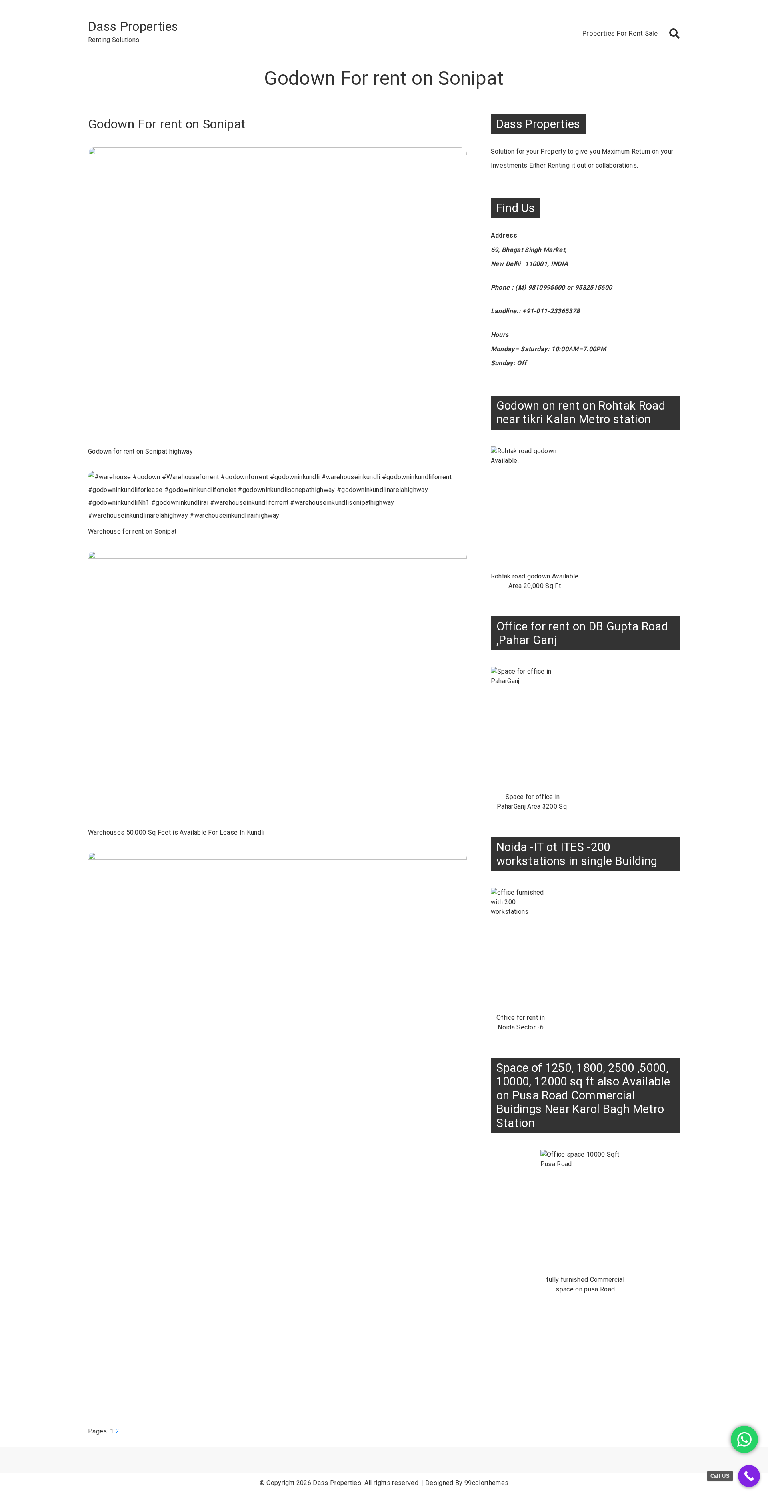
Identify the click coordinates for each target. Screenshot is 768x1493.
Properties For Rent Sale (620, 33)
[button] (674, 33)
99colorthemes (486, 1483)
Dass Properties (133, 26)
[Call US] (749, 1476)
